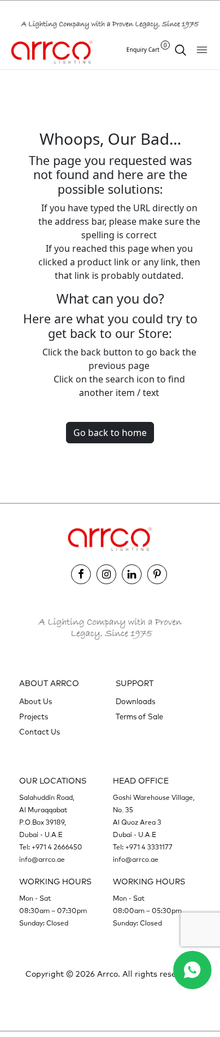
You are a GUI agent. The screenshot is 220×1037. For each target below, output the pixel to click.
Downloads (135, 702)
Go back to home (110, 432)
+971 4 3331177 (149, 847)
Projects (33, 717)
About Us (35, 702)
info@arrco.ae (42, 860)
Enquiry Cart (146, 49)
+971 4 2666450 (57, 847)
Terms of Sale (139, 717)
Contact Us (39, 732)
